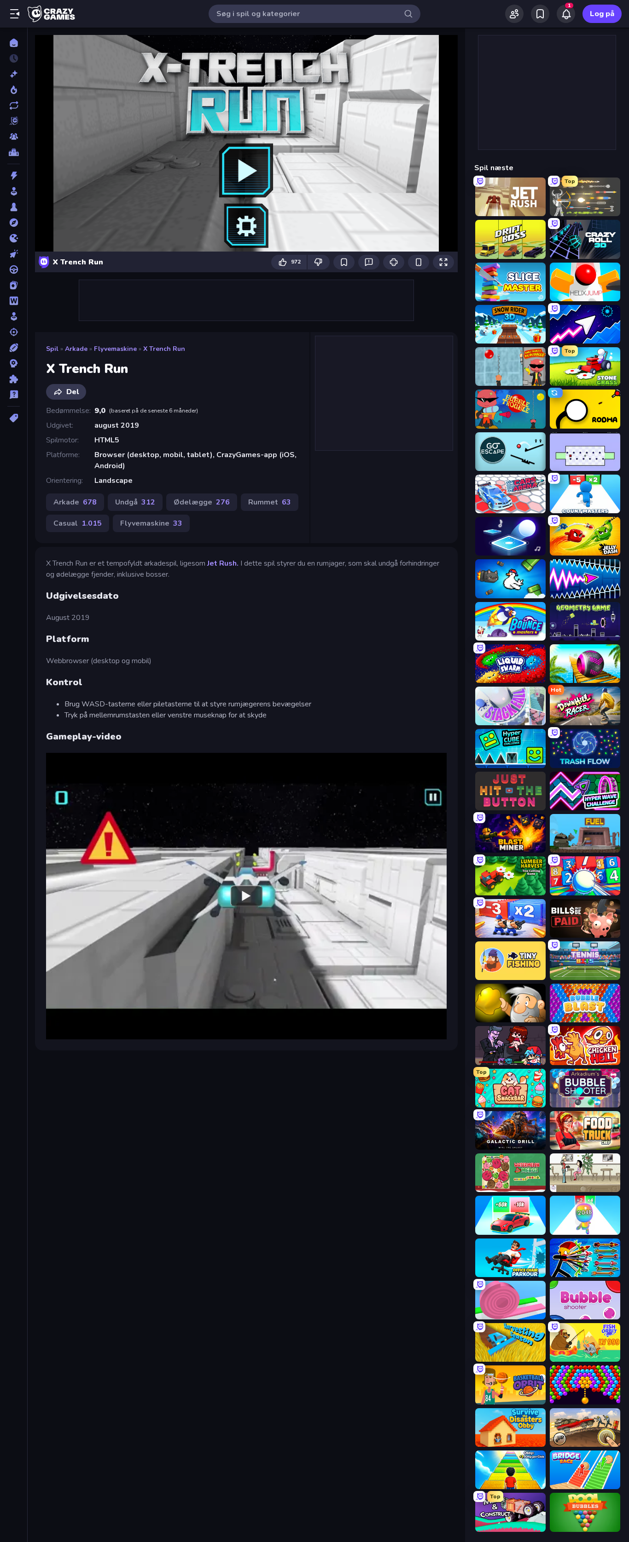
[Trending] (13, 89)
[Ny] (13, 74)
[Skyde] (13, 332)
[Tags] (13, 418)
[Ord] (13, 301)
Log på (602, 14)
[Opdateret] (13, 105)
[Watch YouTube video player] (246, 895)
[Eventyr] (13, 222)
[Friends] (514, 14)
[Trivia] (13, 394)
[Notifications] (566, 14)
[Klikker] (13, 254)
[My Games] (540, 14)
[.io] (13, 238)
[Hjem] (13, 43)
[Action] (13, 175)
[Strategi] (13, 363)
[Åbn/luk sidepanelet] (15, 14)
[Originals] (13, 121)
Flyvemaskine (115, 348)
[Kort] (13, 285)
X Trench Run (164, 348)
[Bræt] (13, 207)
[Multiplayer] (13, 136)
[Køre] (13, 269)
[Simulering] (13, 316)
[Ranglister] (13, 152)
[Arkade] (13, 191)
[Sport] (13, 347)
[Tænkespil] (13, 379)
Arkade (76, 348)
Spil (52, 348)
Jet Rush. (223, 563)
